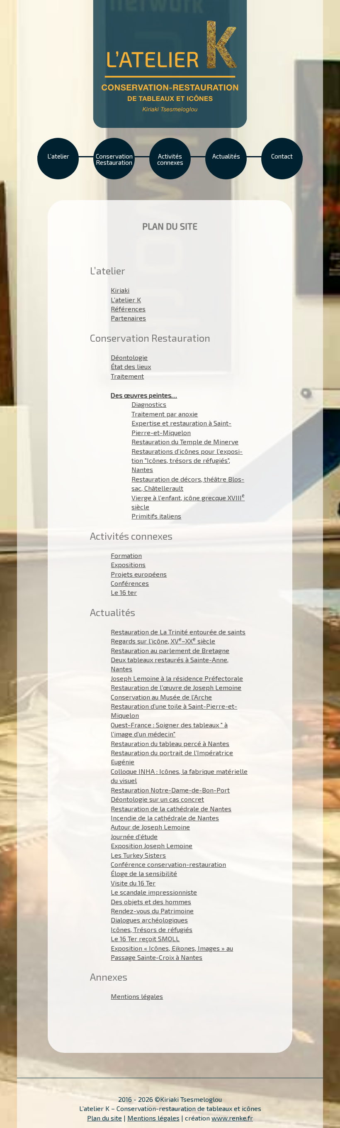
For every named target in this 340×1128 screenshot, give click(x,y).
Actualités (226, 156)
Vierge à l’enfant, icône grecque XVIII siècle (188, 502)
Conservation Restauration (114, 159)
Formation (126, 555)
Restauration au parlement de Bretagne (170, 650)
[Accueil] (170, 63)
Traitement (127, 376)
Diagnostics (148, 404)
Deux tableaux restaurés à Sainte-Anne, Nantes (169, 664)
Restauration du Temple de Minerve (184, 441)
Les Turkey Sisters (138, 855)
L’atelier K (126, 299)
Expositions (128, 564)
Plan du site (104, 1118)
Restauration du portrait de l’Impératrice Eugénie (172, 757)
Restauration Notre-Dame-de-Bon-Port (170, 790)
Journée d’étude (134, 836)
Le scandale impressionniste (154, 892)
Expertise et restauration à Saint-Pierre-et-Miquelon (181, 427)
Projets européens (139, 574)
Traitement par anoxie (164, 414)
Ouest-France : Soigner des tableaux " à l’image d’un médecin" (169, 729)
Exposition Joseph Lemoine (151, 845)
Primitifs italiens (156, 516)
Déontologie (129, 357)
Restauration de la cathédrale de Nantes (171, 808)
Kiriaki (120, 290)
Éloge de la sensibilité (144, 873)
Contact (282, 156)
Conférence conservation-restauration (168, 864)
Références (128, 309)
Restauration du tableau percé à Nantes (170, 743)
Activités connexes (170, 159)
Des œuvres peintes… (144, 395)
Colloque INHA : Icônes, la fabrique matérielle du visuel (179, 775)
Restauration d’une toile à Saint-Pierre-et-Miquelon (174, 710)
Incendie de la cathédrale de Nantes (165, 818)
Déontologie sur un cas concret (157, 799)
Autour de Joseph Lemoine (150, 827)
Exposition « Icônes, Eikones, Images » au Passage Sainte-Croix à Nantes (172, 952)
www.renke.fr (232, 1118)
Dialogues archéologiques (149, 920)
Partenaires (128, 318)
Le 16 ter (124, 592)
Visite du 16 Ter (133, 883)
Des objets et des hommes (151, 901)
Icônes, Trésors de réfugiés (151, 929)
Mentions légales (137, 996)
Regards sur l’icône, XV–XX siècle (163, 640)
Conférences (130, 583)
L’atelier (58, 156)
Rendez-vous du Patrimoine (152, 911)
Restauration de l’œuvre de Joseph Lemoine (176, 687)
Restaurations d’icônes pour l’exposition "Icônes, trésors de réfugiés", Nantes (187, 460)
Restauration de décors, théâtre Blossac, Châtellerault (187, 483)
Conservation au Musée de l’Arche (161, 697)
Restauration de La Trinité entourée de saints (178, 632)
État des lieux (131, 366)
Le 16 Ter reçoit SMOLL (145, 938)
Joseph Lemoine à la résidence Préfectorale (177, 678)
